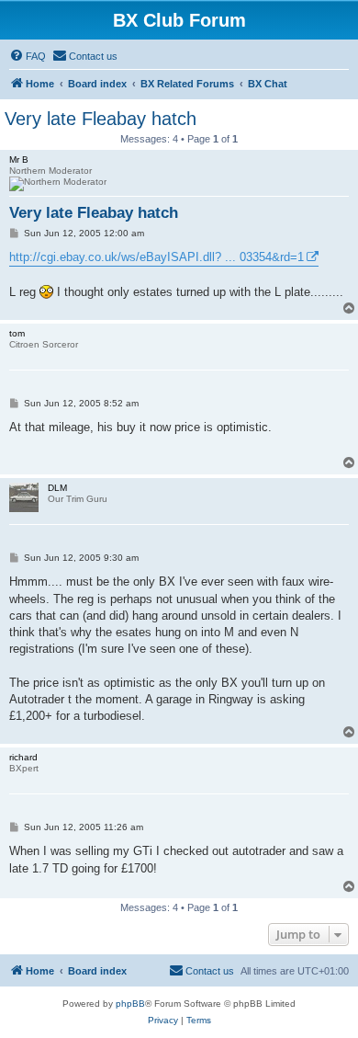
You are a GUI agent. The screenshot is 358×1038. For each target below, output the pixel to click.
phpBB (130, 1003)
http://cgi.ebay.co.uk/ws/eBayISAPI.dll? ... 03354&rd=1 (156, 257)
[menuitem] (27, 56)
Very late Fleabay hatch (100, 118)
